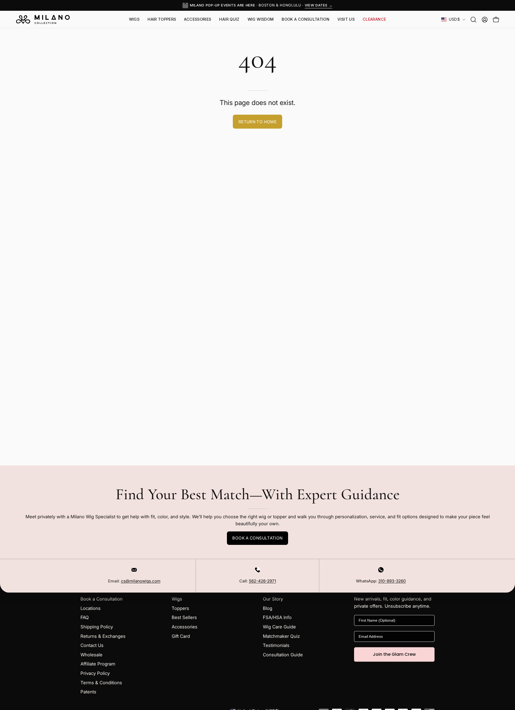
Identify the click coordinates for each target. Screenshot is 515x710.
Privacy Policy (95, 673)
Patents (88, 692)
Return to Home (257, 121)
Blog (267, 608)
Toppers (180, 608)
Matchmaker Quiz (281, 636)
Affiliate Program (97, 664)
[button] (346, 19)
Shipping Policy (96, 626)
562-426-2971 (262, 581)
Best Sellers (184, 617)
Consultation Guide (283, 654)
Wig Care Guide (279, 626)
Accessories (184, 626)
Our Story (273, 599)
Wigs (177, 599)
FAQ (84, 617)
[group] (257, 5)
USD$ (454, 19)
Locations (90, 608)
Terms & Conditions (101, 682)
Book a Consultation (257, 538)
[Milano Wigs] (43, 19)
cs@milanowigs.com (140, 581)
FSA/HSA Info (277, 617)
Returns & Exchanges (103, 636)
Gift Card (181, 636)
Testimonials (276, 645)
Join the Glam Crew (394, 654)
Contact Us (92, 645)
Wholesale (91, 654)
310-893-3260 (392, 581)
